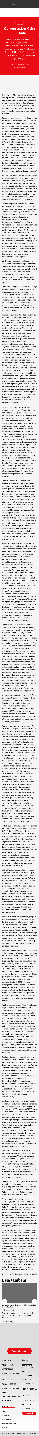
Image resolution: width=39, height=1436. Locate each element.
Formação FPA (27, 1409)
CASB (4, 1392)
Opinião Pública (28, 1375)
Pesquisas (6, 1415)
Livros (4, 1411)
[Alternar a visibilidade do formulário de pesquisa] (36, 12)
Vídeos (4, 1427)
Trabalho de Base (9, 1384)
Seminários (6, 1400)
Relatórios (6, 1419)
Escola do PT (27, 1404)
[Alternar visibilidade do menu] (2, 12)
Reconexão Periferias (10, 1373)
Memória (25, 1371)
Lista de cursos (28, 1400)
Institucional (29, 1389)
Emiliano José (9, 1310)
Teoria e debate (8, 1365)
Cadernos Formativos (11, 1396)
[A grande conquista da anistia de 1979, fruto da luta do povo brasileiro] (19, 1293)
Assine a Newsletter (20, 1351)
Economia (19, 24)
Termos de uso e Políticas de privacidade (13, 1433)
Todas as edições (9, 1321)
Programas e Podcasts (11, 1423)
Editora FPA (26, 1380)
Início (13, 4)
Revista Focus (7, 1369)
